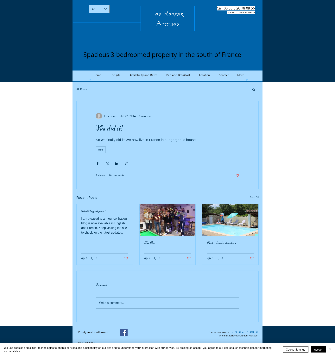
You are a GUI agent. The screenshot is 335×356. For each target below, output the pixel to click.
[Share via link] (126, 163)
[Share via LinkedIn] (116, 163)
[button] (254, 89)
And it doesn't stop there (221, 242)
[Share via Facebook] (97, 163)
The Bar (150, 242)
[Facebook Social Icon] (124, 332)
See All (254, 197)
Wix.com (105, 332)
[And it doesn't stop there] (230, 220)
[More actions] (237, 116)
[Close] (330, 349)
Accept (318, 349)
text (100, 149)
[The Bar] (168, 220)
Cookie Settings (295, 349)
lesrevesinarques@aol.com (243, 335)
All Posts (81, 89)
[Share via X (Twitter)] (107, 163)
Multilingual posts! (93, 211)
